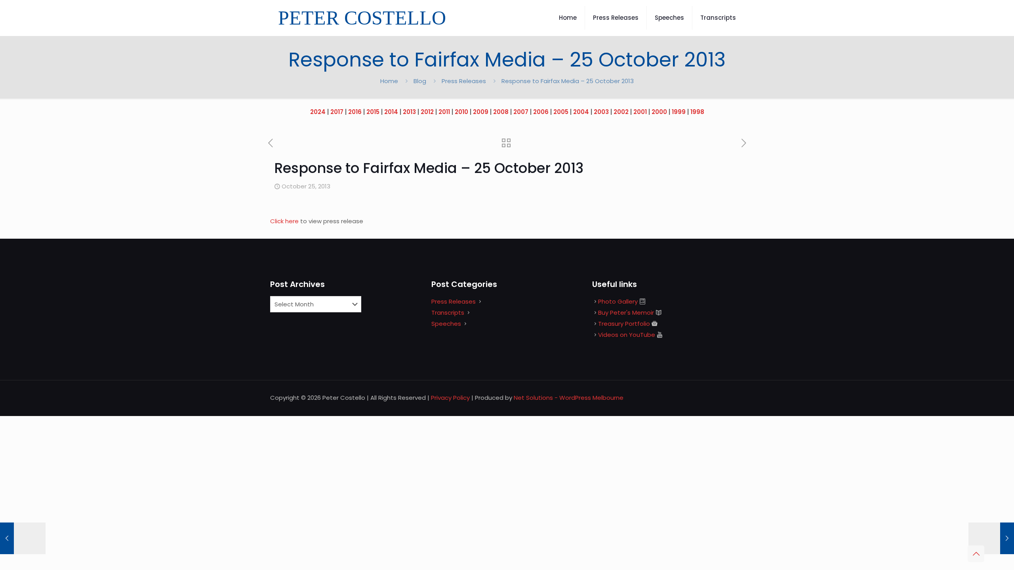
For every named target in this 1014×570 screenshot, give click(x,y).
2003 (601, 112)
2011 (444, 112)
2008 (501, 112)
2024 (318, 112)
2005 (560, 112)
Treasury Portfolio (624, 323)
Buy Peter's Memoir (626, 312)
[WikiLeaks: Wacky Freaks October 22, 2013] (23, 538)
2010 (461, 112)
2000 (659, 112)
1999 (679, 112)
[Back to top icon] (976, 553)
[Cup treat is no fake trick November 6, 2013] (991, 538)
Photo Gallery (618, 301)
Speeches (446, 323)
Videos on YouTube (626, 335)
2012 (427, 112)
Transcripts (447, 312)
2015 (372, 112)
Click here (285, 221)
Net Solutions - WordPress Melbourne (568, 397)
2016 (355, 112)
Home (389, 81)
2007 (520, 112)
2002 (621, 112)
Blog (420, 81)
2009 (480, 112)
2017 (336, 112)
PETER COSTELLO (362, 18)
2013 (409, 112)
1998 (697, 112)
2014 (391, 112)
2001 (640, 112)
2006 (541, 112)
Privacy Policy (450, 397)
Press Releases (464, 81)
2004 (581, 112)
